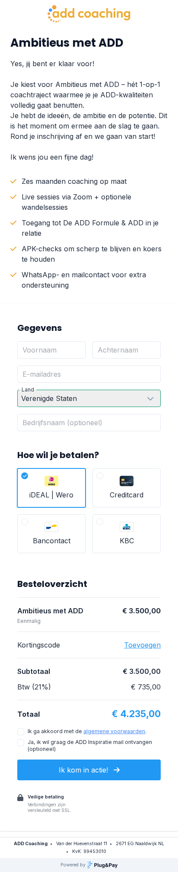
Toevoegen (142, 645)
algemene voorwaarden (114, 731)
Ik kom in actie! (84, 770)
